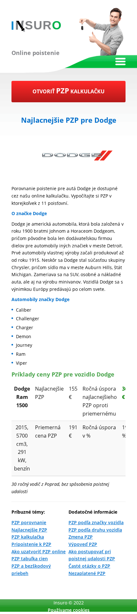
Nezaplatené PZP (86, 573)
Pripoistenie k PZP (31, 544)
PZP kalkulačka (27, 537)
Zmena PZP (80, 537)
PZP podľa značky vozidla (96, 522)
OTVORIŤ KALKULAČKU (68, 90)
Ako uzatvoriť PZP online (38, 551)
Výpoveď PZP (82, 544)
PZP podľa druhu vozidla (95, 530)
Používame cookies (69, 610)
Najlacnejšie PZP (29, 530)
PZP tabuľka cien (29, 559)
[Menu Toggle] (120, 61)
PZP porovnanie (28, 522)
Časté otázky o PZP (89, 566)
